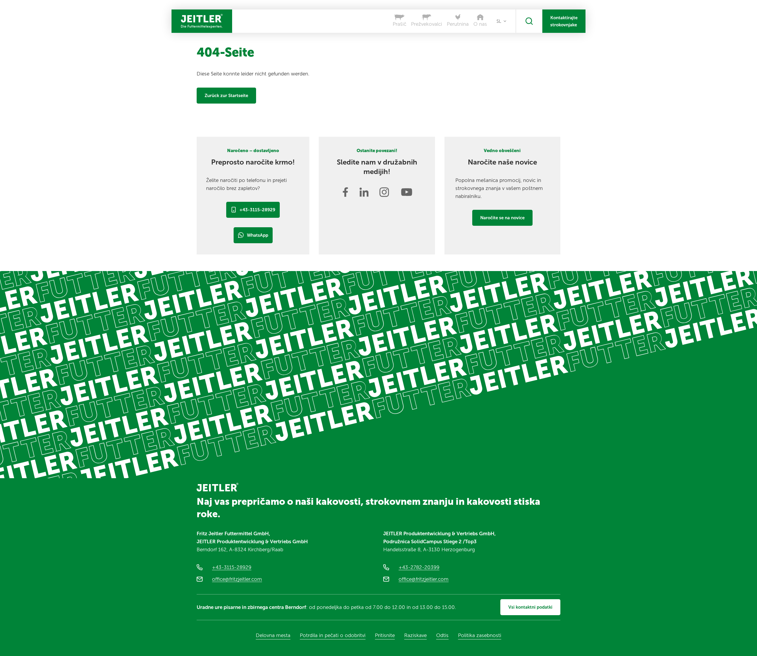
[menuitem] (501, 21)
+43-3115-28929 (257, 209)
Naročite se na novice (502, 217)
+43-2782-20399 (419, 567)
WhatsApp (257, 235)
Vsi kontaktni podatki (530, 607)
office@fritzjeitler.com (237, 579)
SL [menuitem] (498, 21)
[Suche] (529, 21)
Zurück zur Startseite (226, 95)
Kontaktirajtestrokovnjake (564, 21)
